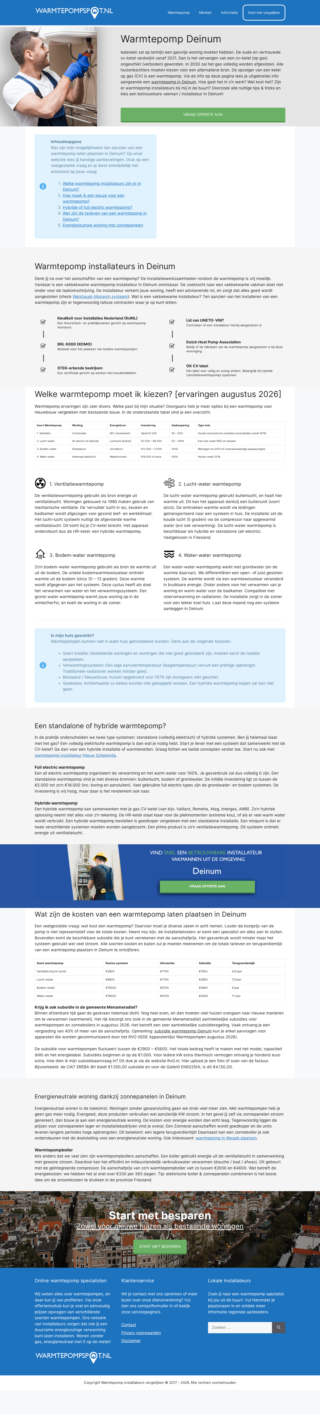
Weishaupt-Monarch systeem (100, 296)
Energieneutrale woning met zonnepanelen (103, 225)
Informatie (229, 12)
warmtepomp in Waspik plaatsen (226, 1138)
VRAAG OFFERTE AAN (203, 114)
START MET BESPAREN (160, 1246)
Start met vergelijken (264, 13)
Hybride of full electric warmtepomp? (97, 207)
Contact (128, 1324)
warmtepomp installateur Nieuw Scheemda (75, 755)
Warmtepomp (179, 12)
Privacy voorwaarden (141, 1332)
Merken (205, 12)
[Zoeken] (278, 1327)
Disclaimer (131, 1340)
